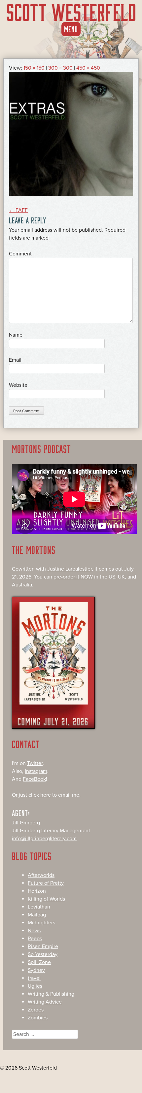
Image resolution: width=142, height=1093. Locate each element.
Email (15, 360)
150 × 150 (34, 68)
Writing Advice (45, 1002)
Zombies (38, 1017)
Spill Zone (39, 962)
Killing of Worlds (46, 899)
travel (34, 978)
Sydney (36, 970)
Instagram (36, 771)
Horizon (37, 891)
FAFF (18, 210)
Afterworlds (41, 875)
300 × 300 (60, 68)
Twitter (35, 763)
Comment (20, 253)
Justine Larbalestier (69, 569)
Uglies (35, 986)
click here (39, 795)
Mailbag (37, 914)
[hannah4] (71, 194)
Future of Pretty (46, 883)
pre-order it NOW (73, 577)
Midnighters (41, 922)
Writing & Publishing (51, 994)
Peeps (35, 938)
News (34, 930)
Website (18, 385)
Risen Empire (43, 946)
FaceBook (34, 779)
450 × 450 (88, 68)
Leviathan (39, 907)
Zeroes (36, 1010)
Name (15, 335)
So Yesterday (42, 954)
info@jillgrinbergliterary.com (44, 838)
